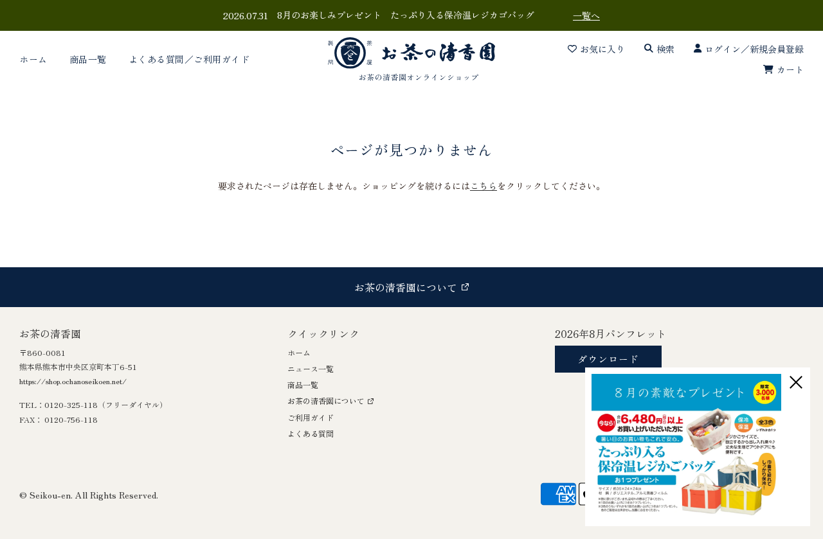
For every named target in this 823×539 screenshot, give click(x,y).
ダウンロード (608, 359)
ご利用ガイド (310, 417)
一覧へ (586, 15)
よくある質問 (310, 433)
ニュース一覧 (310, 368)
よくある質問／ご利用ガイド (189, 59)
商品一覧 (88, 59)
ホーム (33, 59)
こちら (483, 185)
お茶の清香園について (326, 400)
